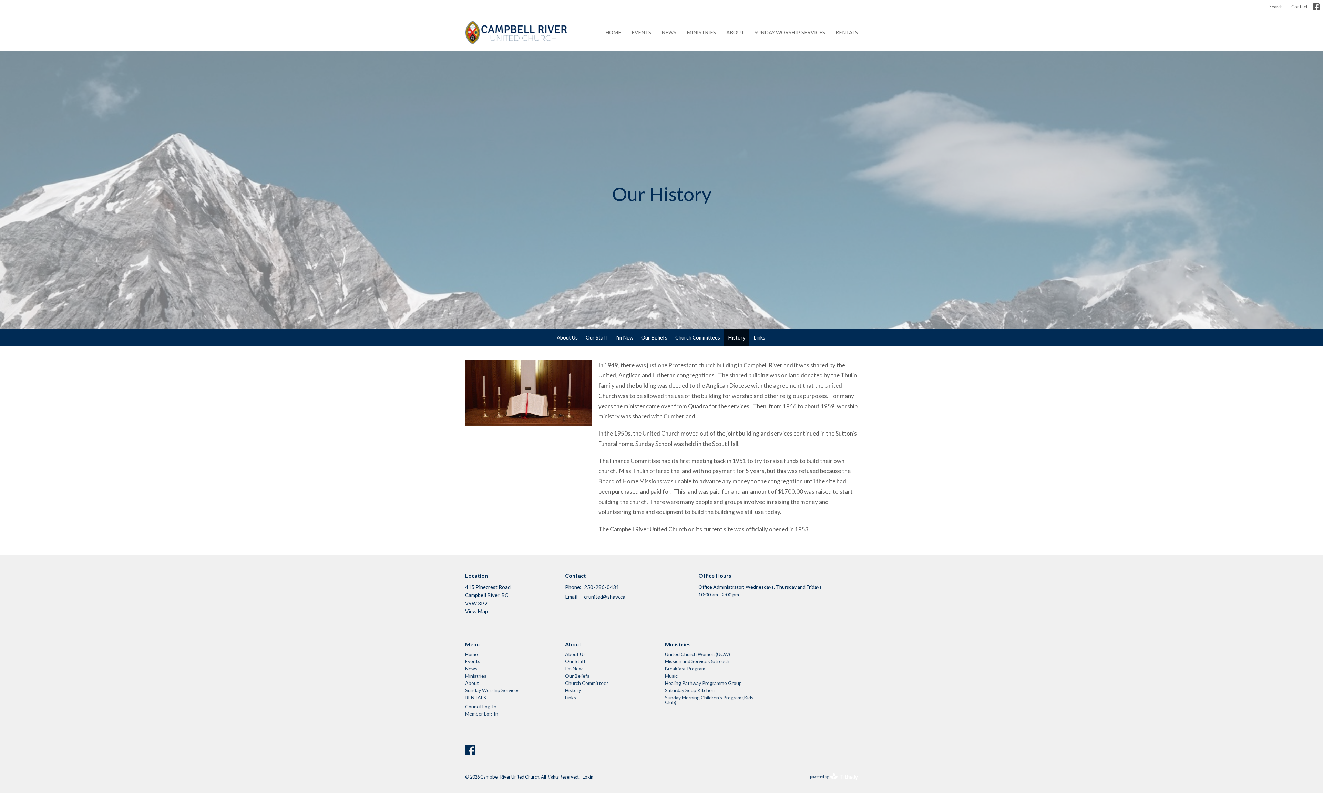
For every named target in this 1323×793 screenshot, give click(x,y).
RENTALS (846, 32)
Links (759, 337)
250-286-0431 (601, 587)
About (735, 32)
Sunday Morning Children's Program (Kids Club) (709, 700)
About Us (567, 337)
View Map (476, 611)
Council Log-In (480, 706)
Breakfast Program (685, 668)
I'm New (624, 337)
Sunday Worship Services (790, 32)
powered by (830, 782)
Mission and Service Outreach (697, 661)
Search (1276, 6)
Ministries (701, 32)
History (737, 337)
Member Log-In (481, 714)
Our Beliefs (654, 337)
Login (588, 777)
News (669, 32)
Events (641, 32)
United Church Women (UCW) (697, 654)
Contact (1299, 6)
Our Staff (596, 337)
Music (671, 676)
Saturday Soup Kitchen (690, 690)
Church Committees (697, 337)
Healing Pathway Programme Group (703, 683)
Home (613, 32)
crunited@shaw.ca (604, 597)
